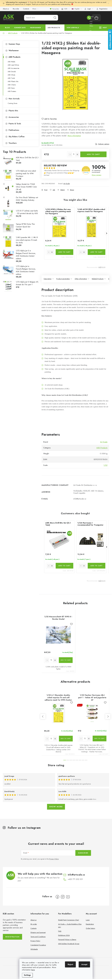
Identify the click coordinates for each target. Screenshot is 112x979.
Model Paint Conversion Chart (68, 920)
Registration (103, 9)
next (107, 716)
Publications (14, 130)
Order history (90, 928)
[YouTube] (68, 897)
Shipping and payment (38, 932)
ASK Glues (11, 75)
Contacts (26, 9)
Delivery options (103, 144)
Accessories (14, 117)
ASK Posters (12, 91)
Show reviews (96, 175)
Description (48, 279)
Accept (84, 964)
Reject (70, 964)
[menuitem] (7, 27)
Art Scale (66, 183)
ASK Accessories (13, 68)
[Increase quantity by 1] (77, 154)
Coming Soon (12, 103)
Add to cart (93, 154)
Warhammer (14, 50)
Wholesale (34, 949)
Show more (56, 806)
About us (6, 9)
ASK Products (14, 57)
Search (55, 18)
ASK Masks (11, 62)
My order (16, 9)
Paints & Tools (15, 123)
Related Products (97, 279)
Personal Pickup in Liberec (67, 939)
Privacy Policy (54, 859)
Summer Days (14, 44)
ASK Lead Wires (13, 65)
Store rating (56, 765)
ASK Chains (12, 85)
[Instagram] (62, 897)
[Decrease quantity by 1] (70, 154)
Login (88, 920)
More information (74, 135)
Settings (27, 975)
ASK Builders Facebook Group (68, 944)
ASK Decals (12, 71)
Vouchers (13, 143)
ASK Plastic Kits (13, 81)
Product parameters (63, 279)
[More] (103, 27)
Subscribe (83, 853)
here (33, 970)
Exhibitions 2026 (64, 935)
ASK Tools (11, 78)
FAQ (59, 931)
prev (43, 716)
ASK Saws (11, 88)
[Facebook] (57, 897)
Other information (81, 279)
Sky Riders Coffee (17, 136)
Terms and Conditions (38, 937)
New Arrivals (14, 98)
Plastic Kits (13, 110)
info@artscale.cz (76, 874)
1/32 (105, 465)
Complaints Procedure (38, 945)
